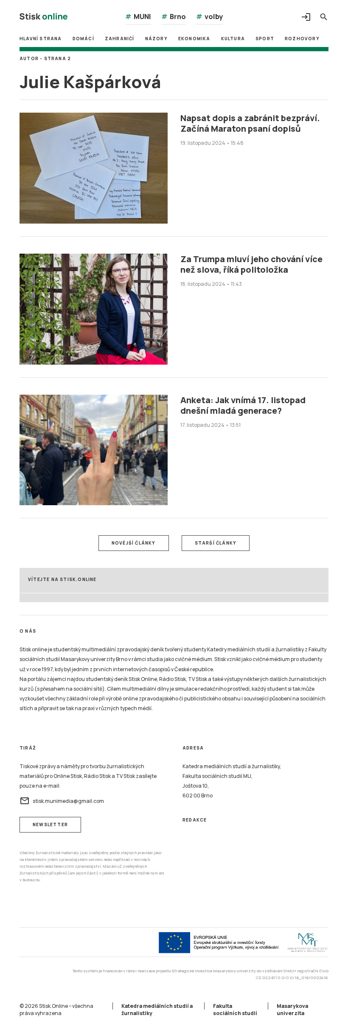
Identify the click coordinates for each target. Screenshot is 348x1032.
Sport (264, 39)
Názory (156, 39)
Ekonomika (194, 39)
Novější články (134, 543)
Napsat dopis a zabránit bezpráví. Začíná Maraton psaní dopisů (250, 123)
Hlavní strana (41, 39)
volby (209, 16)
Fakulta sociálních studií (235, 1009)
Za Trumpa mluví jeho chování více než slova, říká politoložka (251, 264)
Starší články (216, 543)
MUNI (138, 16)
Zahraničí (120, 39)
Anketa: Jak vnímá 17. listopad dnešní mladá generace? (243, 405)
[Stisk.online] (43, 17)
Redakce (194, 820)
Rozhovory (302, 39)
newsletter (50, 824)
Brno (173, 16)
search (323, 17)
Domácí (83, 39)
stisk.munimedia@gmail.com (62, 801)
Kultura (233, 39)
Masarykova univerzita (292, 1009)
